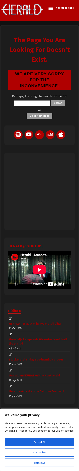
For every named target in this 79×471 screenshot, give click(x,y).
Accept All (39, 442)
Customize (39, 452)
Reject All (39, 462)
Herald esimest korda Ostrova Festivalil (36, 391)
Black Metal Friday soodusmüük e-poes (36, 359)
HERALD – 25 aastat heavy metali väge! (36, 323)
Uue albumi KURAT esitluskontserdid (34, 375)
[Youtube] (29, 134)
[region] (39, 440)
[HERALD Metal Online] (22, 13)
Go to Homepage (39, 115)
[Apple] (60, 134)
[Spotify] (18, 134)
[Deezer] (50, 134)
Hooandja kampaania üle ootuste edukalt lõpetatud (38, 341)
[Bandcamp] (39, 134)
